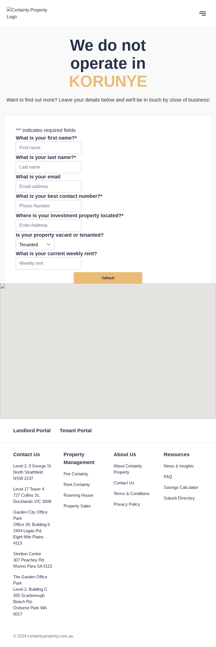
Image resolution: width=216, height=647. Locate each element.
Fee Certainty (76, 473)
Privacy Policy (127, 504)
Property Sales (77, 505)
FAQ (168, 476)
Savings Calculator (181, 487)
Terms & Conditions (132, 493)
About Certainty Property (128, 469)
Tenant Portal (76, 430)
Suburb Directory (179, 498)
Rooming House (78, 495)
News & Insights (179, 466)
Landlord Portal (32, 430)
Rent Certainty (77, 484)
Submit (108, 278)
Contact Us (124, 482)
